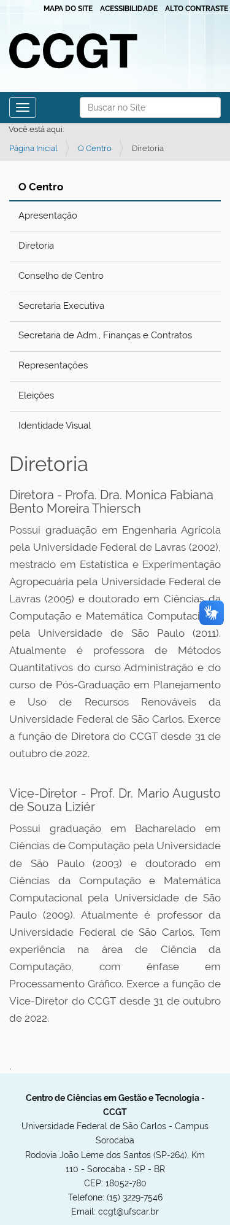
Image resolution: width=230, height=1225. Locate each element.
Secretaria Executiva (61, 305)
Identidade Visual (54, 425)
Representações (53, 365)
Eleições (36, 395)
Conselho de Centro (61, 275)
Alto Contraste (196, 8)
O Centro (95, 148)
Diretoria (36, 245)
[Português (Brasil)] (75, 50)
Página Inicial (33, 148)
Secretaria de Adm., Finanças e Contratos (105, 335)
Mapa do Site (68, 8)
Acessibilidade (129, 8)
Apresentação (47, 215)
